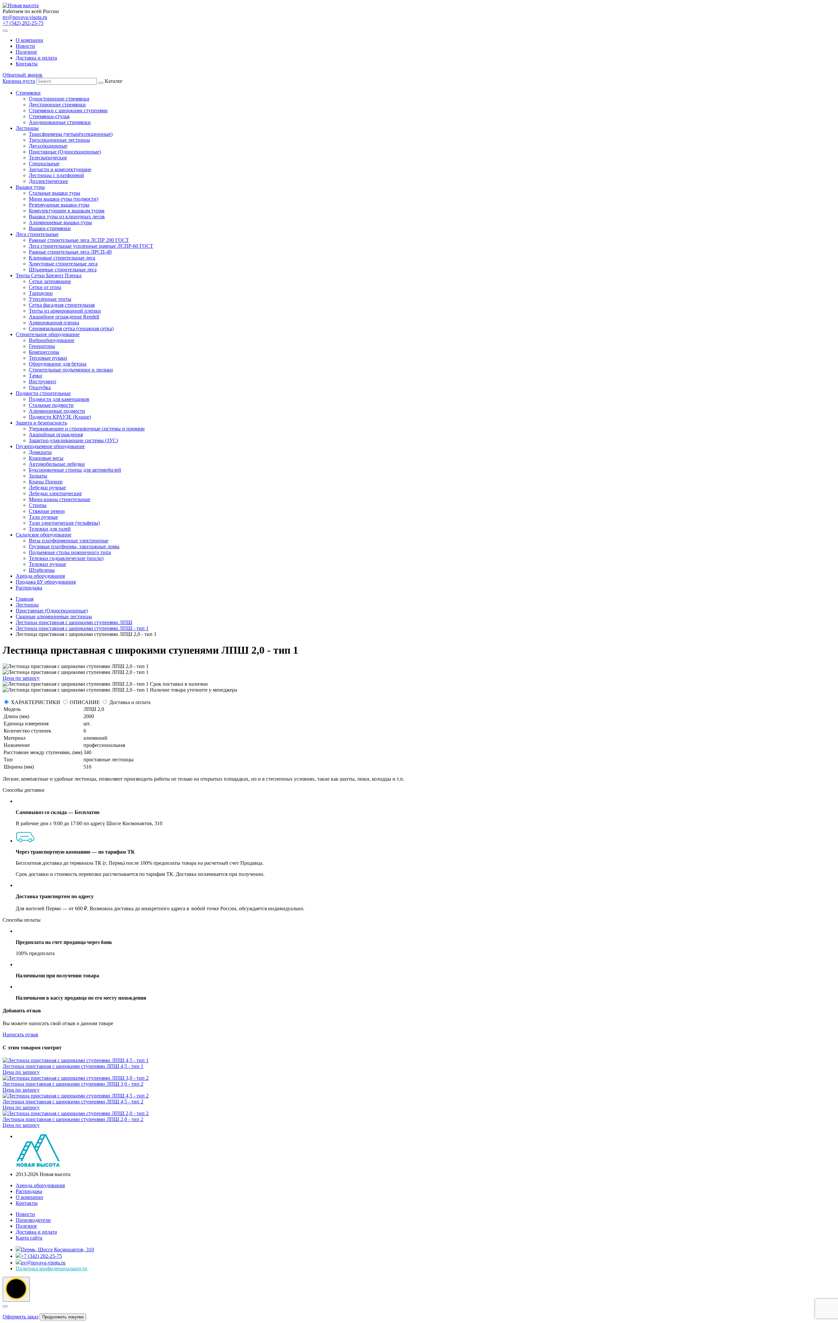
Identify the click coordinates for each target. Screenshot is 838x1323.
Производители (33, 1220)
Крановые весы (46, 458)
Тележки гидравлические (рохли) (66, 558)
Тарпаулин (41, 293)
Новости (25, 46)
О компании (29, 40)
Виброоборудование (51, 340)
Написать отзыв (20, 1034)
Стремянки (28, 93)
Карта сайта (29, 1238)
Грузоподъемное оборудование (50, 446)
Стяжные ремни (47, 511)
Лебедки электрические (55, 493)
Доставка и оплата (36, 58)
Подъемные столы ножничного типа (70, 552)
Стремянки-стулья (49, 116)
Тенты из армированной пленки (65, 311)
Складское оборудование (43, 534)
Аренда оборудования (40, 576)
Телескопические (48, 157)
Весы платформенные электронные (68, 540)
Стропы (37, 505)
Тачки (35, 375)
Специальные (44, 163)
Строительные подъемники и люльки (71, 369)
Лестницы (27, 128)
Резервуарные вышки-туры (59, 205)
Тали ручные (43, 517)
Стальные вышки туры (54, 193)
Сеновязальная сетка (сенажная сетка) (71, 328)
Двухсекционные (48, 146)
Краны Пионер (46, 481)
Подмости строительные (43, 393)
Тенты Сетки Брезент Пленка (49, 275)
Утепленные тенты (50, 299)
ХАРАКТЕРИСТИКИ (35, 702)
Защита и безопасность (41, 423)
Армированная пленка (54, 322)
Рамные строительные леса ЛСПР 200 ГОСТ (79, 240)
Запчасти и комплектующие (60, 169)
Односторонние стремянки (59, 98)
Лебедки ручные (47, 487)
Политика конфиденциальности (51, 1268)
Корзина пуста (19, 81)
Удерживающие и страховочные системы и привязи (87, 428)
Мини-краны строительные (59, 499)
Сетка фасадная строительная (62, 305)
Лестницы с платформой (56, 175)
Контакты (27, 63)
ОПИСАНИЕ (85, 702)
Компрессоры (44, 352)
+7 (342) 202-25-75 (23, 23)
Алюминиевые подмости (57, 411)
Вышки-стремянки (50, 228)
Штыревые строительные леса (63, 269)
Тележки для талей (50, 529)
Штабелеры (42, 570)
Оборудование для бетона (57, 364)
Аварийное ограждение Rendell (64, 316)
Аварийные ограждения (56, 434)
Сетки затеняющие (50, 281)
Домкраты (40, 452)
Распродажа (29, 587)
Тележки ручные (47, 564)
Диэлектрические (48, 181)
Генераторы (42, 346)
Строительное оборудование (48, 334)
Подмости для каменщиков (59, 399)
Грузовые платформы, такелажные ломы (74, 546)
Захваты (38, 476)
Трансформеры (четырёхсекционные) (71, 134)
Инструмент (42, 381)
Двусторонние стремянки (57, 104)
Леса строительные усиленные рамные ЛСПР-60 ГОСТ (91, 246)
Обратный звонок (23, 75)
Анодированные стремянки (60, 122)
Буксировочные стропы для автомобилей (75, 470)
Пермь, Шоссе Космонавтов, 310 (57, 1249)
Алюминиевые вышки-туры (60, 222)
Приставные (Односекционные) (65, 151)
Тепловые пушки (48, 358)
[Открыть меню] (5, 31)
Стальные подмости (51, 405)
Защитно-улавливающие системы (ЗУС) (73, 440)
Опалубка (40, 387)
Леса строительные (37, 234)
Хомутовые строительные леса (63, 263)
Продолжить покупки (62, 1316)
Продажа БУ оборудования (46, 582)
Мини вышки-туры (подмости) (63, 199)
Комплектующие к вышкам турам (66, 210)
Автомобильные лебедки (57, 464)
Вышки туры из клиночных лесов (67, 216)
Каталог (84, 334)
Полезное (26, 52)
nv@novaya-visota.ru (25, 17)
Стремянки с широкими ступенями (68, 110)
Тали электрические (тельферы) (64, 523)
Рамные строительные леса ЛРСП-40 (70, 252)
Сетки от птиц (45, 287)
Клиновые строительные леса (62, 258)
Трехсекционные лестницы (59, 140)
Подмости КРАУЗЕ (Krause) (60, 417)
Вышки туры (30, 187)
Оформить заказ (20, 1316)
